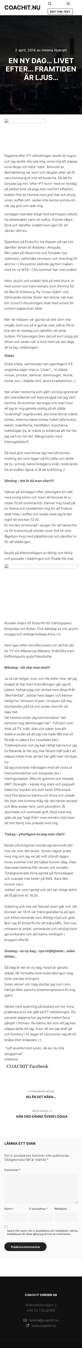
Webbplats (60, 1208)
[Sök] (50, 4)
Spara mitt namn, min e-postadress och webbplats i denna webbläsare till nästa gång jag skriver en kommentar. (42, 1232)
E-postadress (38, 1208)
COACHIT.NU (22, 7)
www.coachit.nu (43, 1326)
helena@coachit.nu (44, 1320)
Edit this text (60, 11)
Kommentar (12, 1170)
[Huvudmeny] (68, 4)
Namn (9, 1208)
